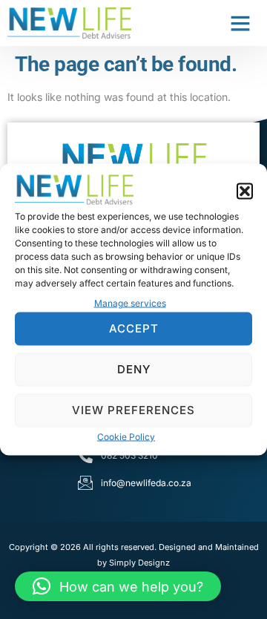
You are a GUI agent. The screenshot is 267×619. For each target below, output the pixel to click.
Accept (134, 328)
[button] (244, 191)
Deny (134, 369)
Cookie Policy (126, 436)
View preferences (133, 410)
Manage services (130, 302)
